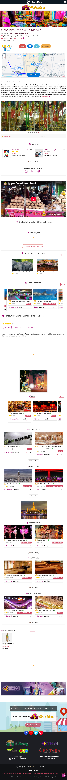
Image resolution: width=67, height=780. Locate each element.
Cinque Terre (54, 773)
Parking (33, 168)
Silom (60, 419)
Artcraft (10, 33)
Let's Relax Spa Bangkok (15, 575)
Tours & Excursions (18, 758)
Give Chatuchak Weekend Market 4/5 (9, 46)
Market (25, 303)
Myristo (13, 773)
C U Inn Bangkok (12, 446)
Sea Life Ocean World (41, 301)
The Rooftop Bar (13, 484)
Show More (34, 461)
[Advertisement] (33, 353)
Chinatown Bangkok (41, 413)
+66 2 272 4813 (7, 38)
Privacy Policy (15, 776)
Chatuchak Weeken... (8, 643)
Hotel (29, 449)
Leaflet (54, 76)
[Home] (33, 7)
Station (14, 153)
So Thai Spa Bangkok (45, 575)
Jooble (30, 773)
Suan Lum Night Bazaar (46, 610)
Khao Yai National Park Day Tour (19, 272)
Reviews (46, 46)
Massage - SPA (26, 577)
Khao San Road (15, 413)
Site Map (36, 776)
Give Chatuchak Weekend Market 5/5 (12, 46)
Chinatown (37, 419)
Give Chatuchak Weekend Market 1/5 (3, 46)
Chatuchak (15, 155)
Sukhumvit (9, 581)
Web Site (19, 38)
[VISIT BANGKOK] (34, 508)
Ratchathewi (11, 307)
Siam (33, 307)
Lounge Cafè (27, 486)
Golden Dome (43, 540)
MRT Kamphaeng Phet (51, 150)
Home (3, 82)
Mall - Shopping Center (24, 612)
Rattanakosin (62, 307)
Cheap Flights (18, 756)
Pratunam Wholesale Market (18, 301)
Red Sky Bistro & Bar (45, 484)
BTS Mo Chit (15, 150)
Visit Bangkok (33, 512)
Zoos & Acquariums (47, 303)
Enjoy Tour (37, 773)
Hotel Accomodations (50, 756)
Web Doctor (6, 773)
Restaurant (27, 168)
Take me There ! (34, 75)
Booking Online (52, 776)
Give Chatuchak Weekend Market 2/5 (6, 324)
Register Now (34, 724)
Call (23, 46)
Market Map (7, 136)
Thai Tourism (45, 773)
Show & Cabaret (26, 542)
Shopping (18, 33)
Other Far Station (34, 162)
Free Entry (39, 168)
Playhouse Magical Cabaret (16, 540)
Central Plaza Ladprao (14, 610)
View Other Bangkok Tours (34, 246)
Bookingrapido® (22, 773)
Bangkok (22, 155)
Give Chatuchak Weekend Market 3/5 (7, 46)
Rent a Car (51, 758)
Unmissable (25, 33)
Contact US (43, 776)
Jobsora (62, 773)
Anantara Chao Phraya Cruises (43, 272)
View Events (20, 40)
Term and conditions (27, 776)
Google (63, 76)
